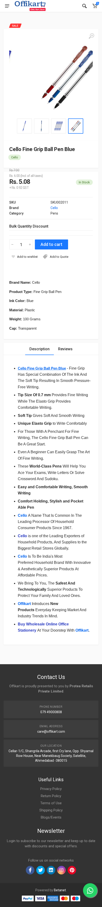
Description (39, 349)
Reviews (65, 349)
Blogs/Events (51, 817)
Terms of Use (51, 803)
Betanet (60, 890)
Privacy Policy (51, 789)
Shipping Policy (51, 810)
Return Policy (51, 796)
